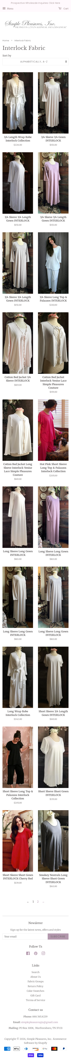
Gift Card (35, 995)
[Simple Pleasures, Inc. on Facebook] (28, 953)
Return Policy (35, 986)
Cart (66, 8)
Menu (9, 8)
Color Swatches (35, 990)
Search (36, 972)
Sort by (6, 55)
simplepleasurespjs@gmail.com (39, 1022)
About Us (35, 976)
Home (5, 40)
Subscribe (58, 936)
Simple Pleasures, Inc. (39, 1038)
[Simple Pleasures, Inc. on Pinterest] (35, 953)
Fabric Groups (36, 981)
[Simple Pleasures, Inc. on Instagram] (43, 953)
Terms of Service (35, 1000)
